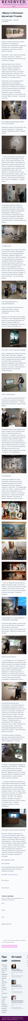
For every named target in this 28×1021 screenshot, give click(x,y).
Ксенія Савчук (15, 972)
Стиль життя (5, 21)
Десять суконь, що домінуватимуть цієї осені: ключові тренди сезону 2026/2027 (16, 987)
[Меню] (25, 4)
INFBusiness (21, 1019)
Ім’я (3, 903)
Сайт (3, 917)
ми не (23, 781)
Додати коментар (7, 924)
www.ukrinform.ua (13, 874)
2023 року (22, 666)
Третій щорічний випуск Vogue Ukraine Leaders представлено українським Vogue (17, 1002)
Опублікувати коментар (9, 946)
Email (3, 910)
